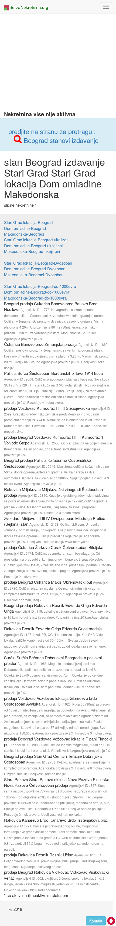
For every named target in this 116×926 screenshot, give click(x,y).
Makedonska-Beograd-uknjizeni (32, 251)
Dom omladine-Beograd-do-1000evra (36, 292)
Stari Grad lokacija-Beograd (28, 222)
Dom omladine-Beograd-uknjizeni (33, 245)
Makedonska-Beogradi (24, 234)
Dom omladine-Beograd (25, 228)
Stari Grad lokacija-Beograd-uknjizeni (36, 239)
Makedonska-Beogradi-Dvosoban (33, 274)
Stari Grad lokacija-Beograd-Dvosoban (38, 263)
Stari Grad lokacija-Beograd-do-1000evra (40, 286)
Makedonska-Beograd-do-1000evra (35, 298)
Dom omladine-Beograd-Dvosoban (34, 268)
